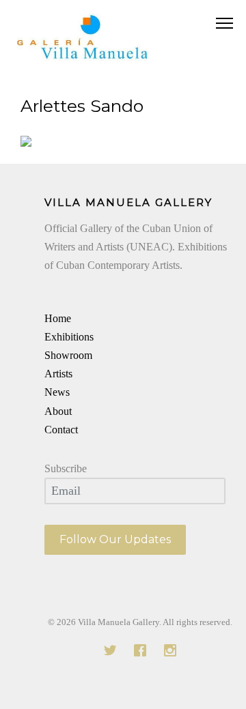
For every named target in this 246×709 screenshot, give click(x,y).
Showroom (68, 355)
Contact (61, 429)
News (57, 392)
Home (57, 318)
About (58, 411)
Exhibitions (69, 337)
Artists (58, 373)
